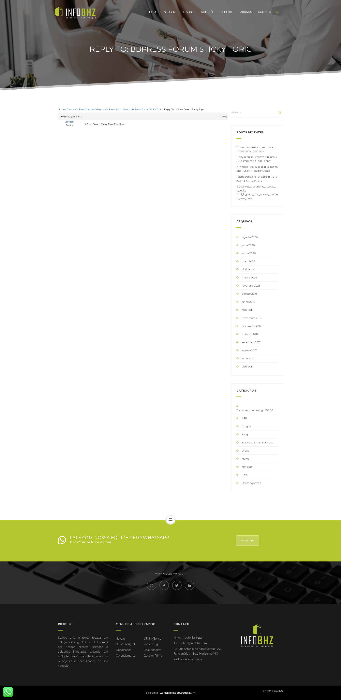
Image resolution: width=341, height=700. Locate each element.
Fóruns (70, 109)
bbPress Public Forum (118, 109)
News (245, 458)
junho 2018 (248, 301)
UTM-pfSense (152, 638)
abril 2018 (248, 309)
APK (244, 418)
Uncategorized (251, 482)
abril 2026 (248, 269)
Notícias (247, 466)
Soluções (208, 11)
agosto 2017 (249, 350)
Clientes (228, 11)
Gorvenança (123, 649)
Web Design (151, 644)
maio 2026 (248, 261)
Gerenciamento (126, 655)
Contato (264, 11)
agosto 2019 (249, 293)
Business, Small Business (257, 442)
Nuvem (120, 638)
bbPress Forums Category (90, 109)
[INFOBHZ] (75, 13)
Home (153, 11)
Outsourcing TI (125, 644)
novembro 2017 (251, 326)
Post (244, 474)
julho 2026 (248, 245)
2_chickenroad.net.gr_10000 (254, 410)
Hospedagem (152, 649)
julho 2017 (248, 358)
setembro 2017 (251, 342)
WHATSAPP (247, 540)
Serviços (188, 11)
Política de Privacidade (187, 659)
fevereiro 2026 (251, 285)
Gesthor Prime (153, 655)
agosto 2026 (250, 237)
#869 (224, 116)
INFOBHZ (169, 11)
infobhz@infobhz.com (192, 643)
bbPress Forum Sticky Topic (147, 109)
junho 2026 (249, 253)
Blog (245, 434)
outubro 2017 (250, 334)
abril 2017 (247, 366)
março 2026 (249, 277)
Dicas (245, 450)
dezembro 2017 (251, 318)
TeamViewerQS (272, 691)
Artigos (246, 11)
